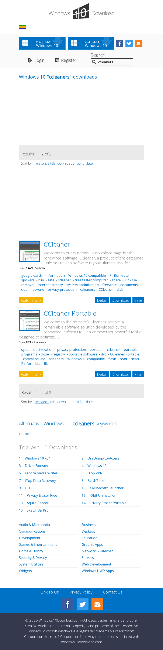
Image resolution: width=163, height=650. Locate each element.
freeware (109, 284)
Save (138, 300)
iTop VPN (95, 473)
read (123, 359)
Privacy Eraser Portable (107, 503)
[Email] (97, 604)
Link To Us (50, 592)
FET (28, 488)
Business (89, 524)
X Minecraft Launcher (106, 488)
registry (58, 354)
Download (120, 300)
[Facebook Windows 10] (68, 604)
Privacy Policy (81, 592)
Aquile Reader (38, 503)
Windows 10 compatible (87, 275)
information (55, 275)
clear (25, 289)
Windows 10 (97, 465)
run (41, 280)
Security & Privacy (33, 557)
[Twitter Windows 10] (82, 604)
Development (29, 538)
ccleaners (87, 289)
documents (129, 284)
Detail (102, 300)
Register (68, 60)
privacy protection (62, 289)
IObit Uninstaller (102, 495)
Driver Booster (37, 465)
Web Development (96, 564)
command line (34, 359)
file (46, 363)
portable (96, 349)
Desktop (88, 531)
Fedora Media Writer (41, 473)
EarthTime (95, 480)
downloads (65, 163)
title (53, 163)
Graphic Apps (92, 544)
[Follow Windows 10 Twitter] (129, 44)
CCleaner (57, 244)
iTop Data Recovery (40, 480)
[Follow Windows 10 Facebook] (120, 44)
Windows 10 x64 (37, 458)
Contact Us (112, 592)
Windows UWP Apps (98, 570)
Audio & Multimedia (34, 524)
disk (120, 289)
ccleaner (64, 280)
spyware (28, 280)
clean (135, 359)
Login (40, 60)
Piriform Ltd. (119, 275)
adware (38, 289)
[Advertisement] (51, 115)
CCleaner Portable (70, 313)
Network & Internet (97, 551)
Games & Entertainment (38, 544)
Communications (32, 531)
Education (89, 538)
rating (80, 163)
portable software (83, 354)
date (89, 163)
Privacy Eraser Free (42, 495)
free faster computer (91, 280)
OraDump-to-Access (103, 458)
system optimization (82, 284)
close (45, 354)
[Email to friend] (139, 44)
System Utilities (31, 564)
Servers (88, 557)
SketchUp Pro (38, 510)
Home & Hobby (31, 551)
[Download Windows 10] (81, 11)
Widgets (25, 570)
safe (51, 280)
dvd (104, 354)
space (116, 280)
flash (112, 359)
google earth (31, 275)
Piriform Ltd (30, 363)
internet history (50, 284)
